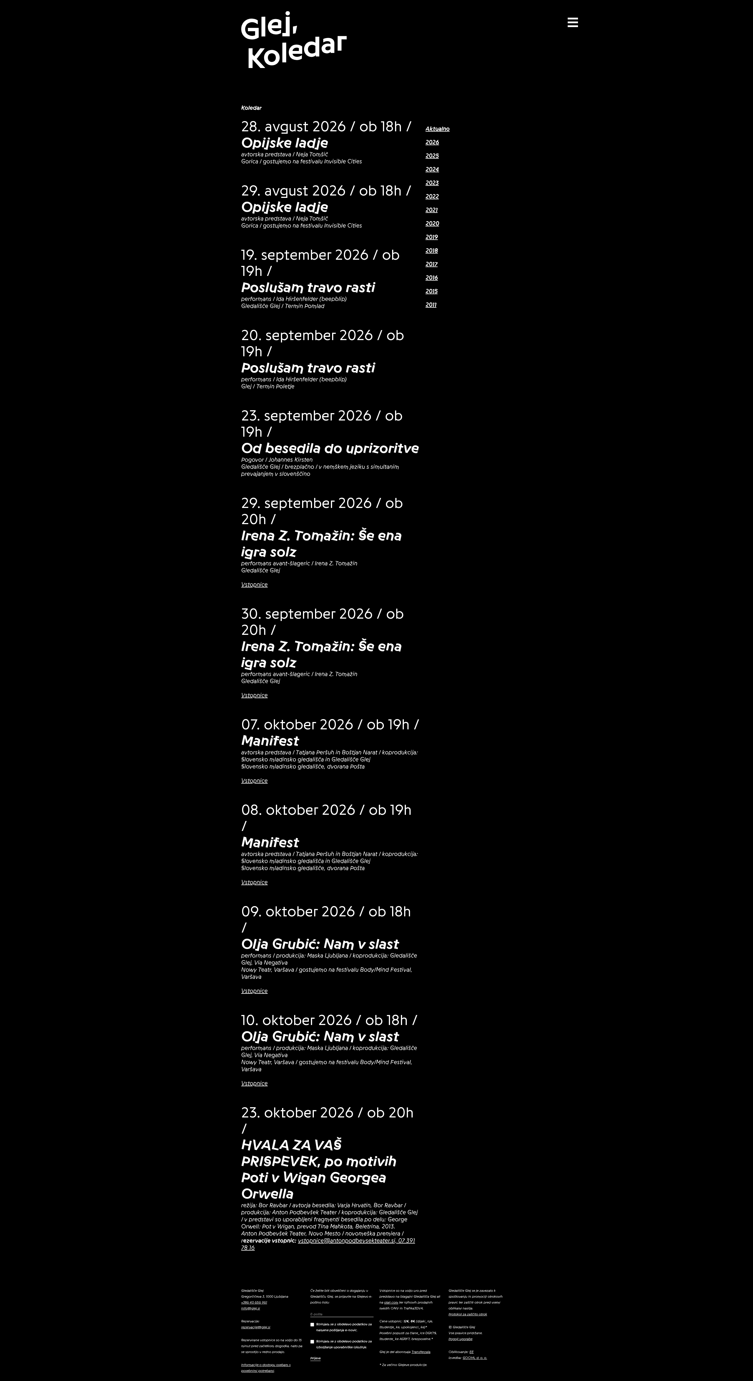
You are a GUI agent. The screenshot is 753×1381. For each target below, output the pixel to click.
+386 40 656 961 (254, 1302)
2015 (432, 291)
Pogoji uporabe (460, 1339)
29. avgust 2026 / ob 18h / (326, 190)
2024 (432, 170)
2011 (431, 305)
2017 (432, 264)
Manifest (270, 740)
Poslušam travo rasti (308, 287)
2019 (432, 237)
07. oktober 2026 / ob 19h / (330, 724)
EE (471, 1352)
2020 (432, 224)
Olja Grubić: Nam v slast (320, 944)
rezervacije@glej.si (255, 1327)
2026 (432, 142)
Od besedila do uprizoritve (330, 448)
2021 (432, 210)
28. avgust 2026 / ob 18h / (326, 126)
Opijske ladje (284, 142)
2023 (432, 183)
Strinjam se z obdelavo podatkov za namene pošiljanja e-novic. (344, 1327)
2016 (432, 278)
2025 (432, 156)
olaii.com (391, 1302)
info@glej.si (250, 1308)
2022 (432, 197)
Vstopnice (254, 585)
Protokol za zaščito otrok (468, 1314)
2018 (432, 251)
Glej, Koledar (293, 40)
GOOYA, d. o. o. (475, 1358)
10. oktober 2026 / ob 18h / (329, 1020)
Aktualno (438, 129)
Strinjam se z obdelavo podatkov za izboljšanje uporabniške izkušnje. (344, 1344)
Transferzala (421, 1352)
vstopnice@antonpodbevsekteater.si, (347, 1241)
